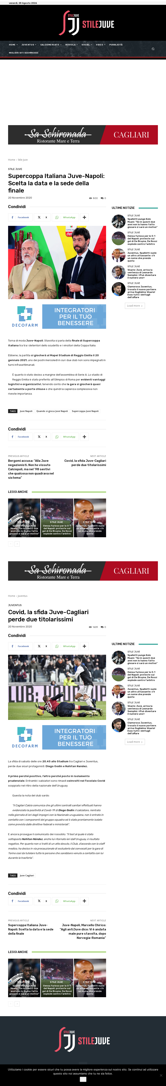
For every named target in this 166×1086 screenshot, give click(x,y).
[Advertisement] (83, 90)
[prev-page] (10, 544)
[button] (153, 49)
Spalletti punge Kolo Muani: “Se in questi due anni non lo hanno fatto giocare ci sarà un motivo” (24, 530)
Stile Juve (23, 159)
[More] (84, 217)
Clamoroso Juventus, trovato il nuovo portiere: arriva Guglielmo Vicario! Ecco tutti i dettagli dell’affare (142, 292)
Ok (83, 1079)
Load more (133, 305)
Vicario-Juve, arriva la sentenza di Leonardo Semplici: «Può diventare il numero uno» (142, 274)
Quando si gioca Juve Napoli (52, 411)
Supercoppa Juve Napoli (85, 411)
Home (11, 159)
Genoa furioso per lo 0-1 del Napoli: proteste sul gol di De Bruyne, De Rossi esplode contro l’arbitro (57, 530)
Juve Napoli (26, 411)
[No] (161, 1075)
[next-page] (17, 544)
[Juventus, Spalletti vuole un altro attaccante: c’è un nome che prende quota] (90, 517)
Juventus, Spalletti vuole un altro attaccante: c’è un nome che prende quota (90, 530)
